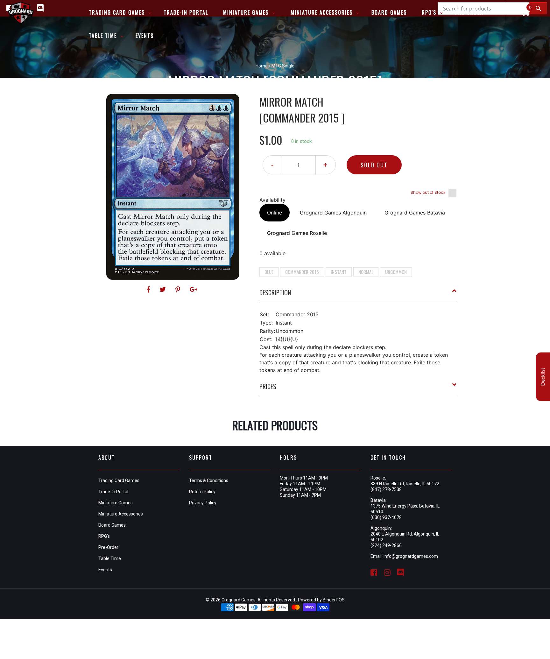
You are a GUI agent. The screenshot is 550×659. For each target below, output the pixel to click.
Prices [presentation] (267, 386)
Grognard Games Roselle (297, 233)
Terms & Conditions (208, 480)
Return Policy (202, 491)
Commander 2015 (302, 271)
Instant (339, 271)
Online (274, 212)
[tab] (358, 295)
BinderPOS (334, 599)
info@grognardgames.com (411, 556)
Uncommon (396, 271)
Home (262, 65)
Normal (365, 271)
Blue (268, 271)
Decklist (543, 377)
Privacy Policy (202, 502)
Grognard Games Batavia (414, 212)
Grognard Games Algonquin (333, 212)
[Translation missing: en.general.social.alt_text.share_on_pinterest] (178, 289)
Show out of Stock (428, 192)
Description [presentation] (275, 292)
